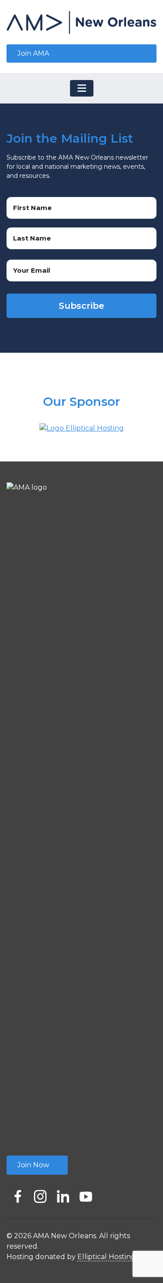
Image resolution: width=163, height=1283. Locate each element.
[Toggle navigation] (81, 88)
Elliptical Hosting (106, 1257)
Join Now (33, 1165)
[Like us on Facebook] (18, 1193)
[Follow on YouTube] (85, 1193)
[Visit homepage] (81, 22)
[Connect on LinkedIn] (63, 1193)
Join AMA (33, 53)
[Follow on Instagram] (40, 1193)
